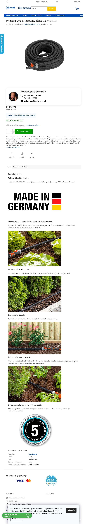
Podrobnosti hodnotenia (31, 24)
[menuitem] (11, 15)
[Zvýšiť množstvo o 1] (13, 130)
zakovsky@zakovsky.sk (34, 101)
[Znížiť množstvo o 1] (13, 132)
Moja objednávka (40, 2)
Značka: (46, 24)
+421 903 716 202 (31, 95)
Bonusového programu (26, 115)
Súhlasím (70, 510)
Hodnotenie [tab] (15, 167)
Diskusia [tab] (24, 167)
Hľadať (50, 8)
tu (60, 513)
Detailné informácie (11, 147)
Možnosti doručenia (32, 125)
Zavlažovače (32, 454)
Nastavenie (16, 519)
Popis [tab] (8, 167)
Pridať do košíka (24, 131)
